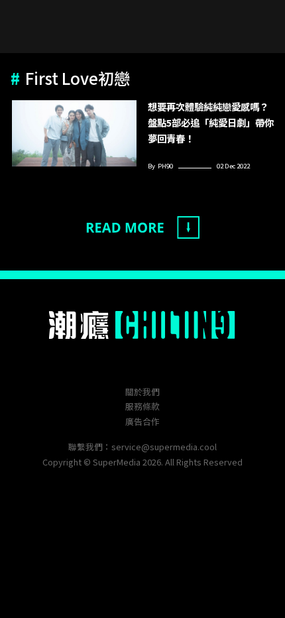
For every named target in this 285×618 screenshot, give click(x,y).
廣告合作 (142, 421)
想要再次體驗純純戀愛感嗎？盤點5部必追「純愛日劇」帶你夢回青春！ (211, 122)
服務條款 (142, 406)
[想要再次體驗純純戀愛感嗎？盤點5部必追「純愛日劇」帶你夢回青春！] (74, 133)
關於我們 (142, 391)
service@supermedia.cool (164, 446)
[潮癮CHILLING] (143, 325)
